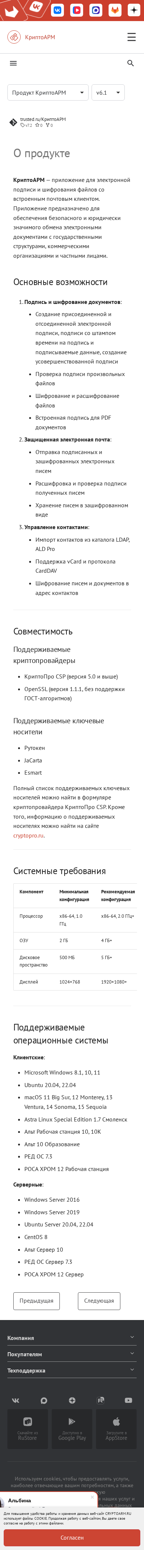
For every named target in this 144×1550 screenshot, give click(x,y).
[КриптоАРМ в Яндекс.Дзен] (134, 11)
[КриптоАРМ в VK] (57, 11)
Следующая (99, 1300)
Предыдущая (37, 1300)
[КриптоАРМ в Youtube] (128, 1400)
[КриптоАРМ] (38, 37)
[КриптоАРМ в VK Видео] (76, 11)
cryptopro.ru (28, 835)
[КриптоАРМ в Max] (96, 11)
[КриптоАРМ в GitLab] (115, 11)
